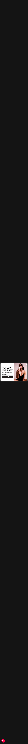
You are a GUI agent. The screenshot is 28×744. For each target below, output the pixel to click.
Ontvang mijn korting (7, 376)
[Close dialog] (26, 364)
